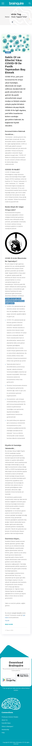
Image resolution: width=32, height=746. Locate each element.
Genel (8, 52)
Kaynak (7, 620)
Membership (5, 730)
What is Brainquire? (7, 726)
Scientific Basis (6, 723)
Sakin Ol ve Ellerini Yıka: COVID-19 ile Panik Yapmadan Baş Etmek (15, 65)
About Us (5, 720)
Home (7, 17)
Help (3, 733)
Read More (9, 624)
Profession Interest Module (10, 717)
